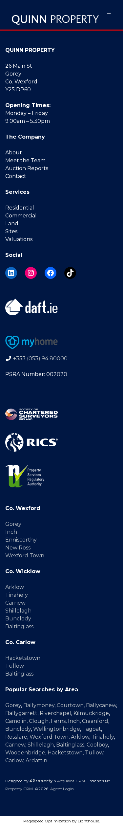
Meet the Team (25, 160)
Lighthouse (88, 820)
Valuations (18, 239)
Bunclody (18, 618)
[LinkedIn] (11, 273)
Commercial (21, 215)
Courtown (70, 705)
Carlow (14, 760)
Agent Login (62, 788)
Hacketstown (22, 658)
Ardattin (36, 760)
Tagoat (91, 729)
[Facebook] (50, 273)
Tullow (14, 666)
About (13, 152)
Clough (39, 721)
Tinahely (16, 595)
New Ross (18, 548)
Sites (11, 231)
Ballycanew (101, 705)
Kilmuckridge (91, 713)
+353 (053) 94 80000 (40, 358)
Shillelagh (18, 611)
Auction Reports (26, 168)
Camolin (16, 721)
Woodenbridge (25, 752)
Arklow (14, 587)
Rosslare (16, 737)
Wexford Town (24, 555)
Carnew (15, 603)
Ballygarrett (21, 713)
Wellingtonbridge (56, 729)
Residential (19, 208)
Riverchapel (55, 713)
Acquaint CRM (71, 780)
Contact (15, 176)
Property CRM (19, 788)
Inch (11, 532)
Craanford (95, 721)
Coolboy (97, 745)
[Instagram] (31, 273)
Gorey (13, 524)
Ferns (58, 721)
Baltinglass (19, 626)
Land (11, 223)
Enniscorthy (21, 540)
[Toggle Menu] (109, 15)
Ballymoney (38, 705)
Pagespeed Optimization (47, 820)
